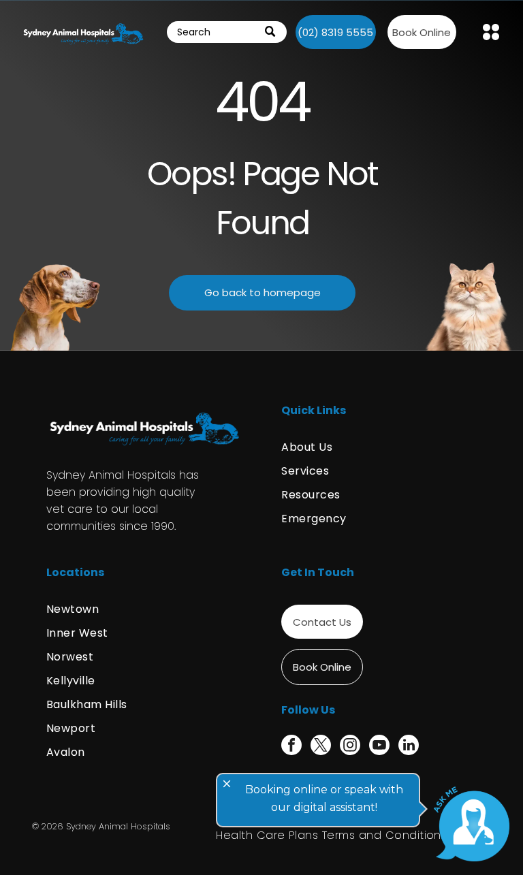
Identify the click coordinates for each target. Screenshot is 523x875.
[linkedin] (408, 747)
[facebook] (291, 747)
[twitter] (321, 747)
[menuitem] (379, 447)
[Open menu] (491, 32)
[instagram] (350, 747)
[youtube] (379, 747)
